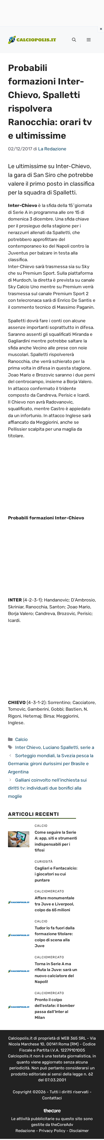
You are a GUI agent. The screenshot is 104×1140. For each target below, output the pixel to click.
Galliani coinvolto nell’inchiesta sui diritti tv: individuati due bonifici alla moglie (47, 788)
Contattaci (52, 1098)
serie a (87, 747)
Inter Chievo (28, 747)
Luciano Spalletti (60, 747)
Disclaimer (79, 1130)
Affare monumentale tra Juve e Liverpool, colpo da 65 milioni (54, 904)
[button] (74, 40)
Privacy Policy (52, 1130)
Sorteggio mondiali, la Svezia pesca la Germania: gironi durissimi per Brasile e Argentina (50, 763)
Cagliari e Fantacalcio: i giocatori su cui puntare (56, 874)
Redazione (25, 1130)
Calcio (21, 739)
